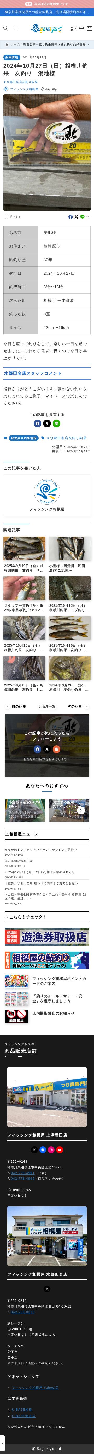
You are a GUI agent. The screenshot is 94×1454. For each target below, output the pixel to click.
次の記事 (78, 706)
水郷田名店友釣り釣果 (22, 82)
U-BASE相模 (22, 1409)
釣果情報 (11, 57)
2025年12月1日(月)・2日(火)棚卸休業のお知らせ (40, 872)
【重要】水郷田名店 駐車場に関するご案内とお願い (41, 883)
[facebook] (70, 217)
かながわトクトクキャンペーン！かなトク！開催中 (41, 849)
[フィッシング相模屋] (47, 28)
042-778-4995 (23, 1178)
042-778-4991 (23, 1173)
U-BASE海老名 (24, 1416)
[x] (76, 217)
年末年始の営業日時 (19, 860)
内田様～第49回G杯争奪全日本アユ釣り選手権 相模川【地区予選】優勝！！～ (46, 896)
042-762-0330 (23, 1312)
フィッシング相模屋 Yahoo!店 (35, 1388)
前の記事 (16, 706)
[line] (82, 217)
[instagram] (56, 749)
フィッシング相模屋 (24, 89)
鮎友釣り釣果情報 (23, 438)
